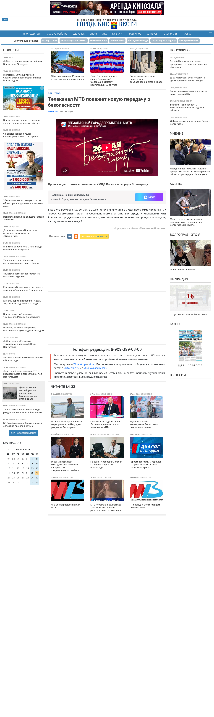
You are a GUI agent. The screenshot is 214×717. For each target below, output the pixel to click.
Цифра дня (179, 279)
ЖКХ (104, 33)
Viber (92, 364)
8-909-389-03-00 (126, 349)
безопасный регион (153, 228)
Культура (117, 33)
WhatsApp (79, 364)
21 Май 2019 (53, 112)
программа (123, 228)
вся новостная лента (23, 433)
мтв (135, 228)
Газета (187, 33)
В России (178, 375)
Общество (54, 93)
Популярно (180, 50)
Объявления (171, 33)
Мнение (176, 133)
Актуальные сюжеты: (26, 40)
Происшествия (32, 33)
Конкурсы (152, 33)
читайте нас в (94, 236)
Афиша (176, 184)
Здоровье (78, 33)
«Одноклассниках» (95, 368)
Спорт (93, 33)
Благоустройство (57, 33)
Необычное (134, 33)
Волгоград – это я (185, 234)
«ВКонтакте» (71, 368)
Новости (11, 50)
